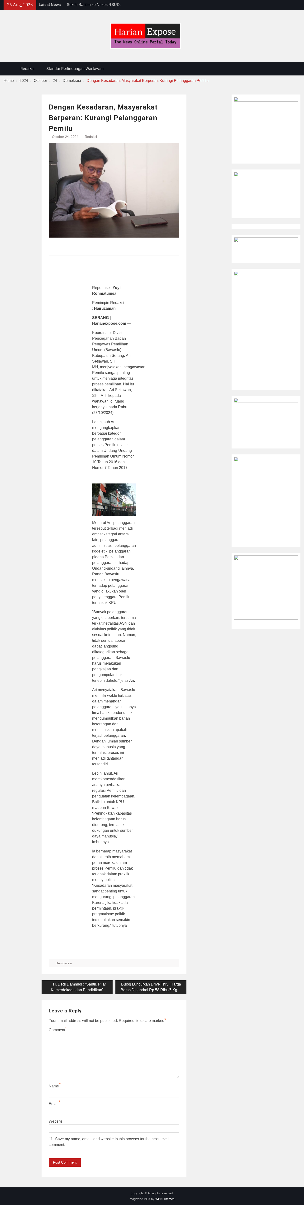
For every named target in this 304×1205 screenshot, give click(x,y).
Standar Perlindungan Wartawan (75, 68)
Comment (57, 1030)
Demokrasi (64, 963)
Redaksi (27, 68)
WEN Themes (165, 1199)
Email (53, 1104)
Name (54, 1086)
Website (55, 1121)
